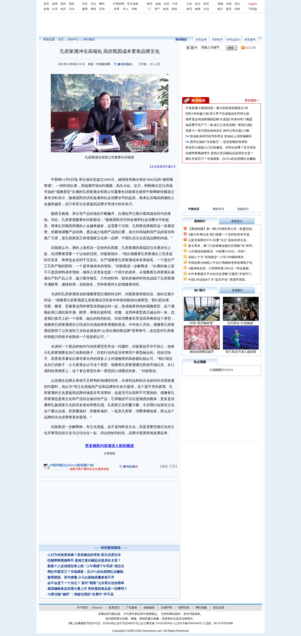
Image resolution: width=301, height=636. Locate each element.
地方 (63, 9)
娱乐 (198, 3)
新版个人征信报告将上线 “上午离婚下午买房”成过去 (86, 566)
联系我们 (114, 607)
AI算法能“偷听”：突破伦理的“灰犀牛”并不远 (81, 594)
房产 (157, 9)
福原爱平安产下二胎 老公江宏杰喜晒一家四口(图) (219, 125)
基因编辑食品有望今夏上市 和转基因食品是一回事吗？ (87, 588)
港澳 (46, 9)
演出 (237, 3)
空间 (102, 9)
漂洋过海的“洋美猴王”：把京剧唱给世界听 (219, 142)
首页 (46, 3)
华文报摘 (132, 3)
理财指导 (217, 39)
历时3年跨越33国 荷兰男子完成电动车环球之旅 (217, 113)
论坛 (93, 3)
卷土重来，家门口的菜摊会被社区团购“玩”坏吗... (221, 245)
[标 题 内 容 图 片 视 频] (192, 47)
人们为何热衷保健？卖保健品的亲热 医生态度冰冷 (84, 555)
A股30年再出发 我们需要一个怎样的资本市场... (219, 234)
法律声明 (166, 607)
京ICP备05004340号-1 (190, 623)
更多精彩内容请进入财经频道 (109, 446)
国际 (72, 3)
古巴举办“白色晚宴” (240, 323)
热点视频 (200, 362)
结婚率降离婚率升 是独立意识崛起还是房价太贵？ (84, 560)
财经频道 (89, 39)
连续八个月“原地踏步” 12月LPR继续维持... (217, 257)
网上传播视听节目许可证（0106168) (91, 623)
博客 (93, 9)
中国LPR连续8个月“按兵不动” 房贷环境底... (217, 279)
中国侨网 (118, 3)
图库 (229, 9)
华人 (126, 9)
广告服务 (131, 607)
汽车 (175, 3)
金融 (158, 3)
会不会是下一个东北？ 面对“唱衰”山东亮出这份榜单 (86, 583)
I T (149, 9)
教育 (189, 9)
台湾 (55, 9)
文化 (189, 3)
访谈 (229, 3)
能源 (166, 9)
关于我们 (82, 607)
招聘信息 (184, 607)
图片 (220, 9)
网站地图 (201, 607)
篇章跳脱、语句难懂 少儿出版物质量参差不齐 (81, 577)
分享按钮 (109, 453)
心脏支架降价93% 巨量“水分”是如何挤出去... (218, 240)
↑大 (151, 64)
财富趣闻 (250, 39)
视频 (220, 3)
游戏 (174, 9)
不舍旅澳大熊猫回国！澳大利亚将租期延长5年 (217, 108)
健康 (198, 9)
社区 (85, 3)
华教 (134, 9)
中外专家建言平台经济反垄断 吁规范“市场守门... (220, 274)
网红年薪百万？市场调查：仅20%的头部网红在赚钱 (85, 571)
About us (97, 607)
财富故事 (201, 39)
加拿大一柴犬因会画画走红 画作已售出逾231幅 (217, 130)
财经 (149, 3)
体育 (206, 3)
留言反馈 (218, 607)
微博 (85, 9)
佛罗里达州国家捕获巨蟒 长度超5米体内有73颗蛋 (219, 119)
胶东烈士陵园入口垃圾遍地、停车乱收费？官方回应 (221, 147)
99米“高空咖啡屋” (202, 323)
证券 (166, 3)
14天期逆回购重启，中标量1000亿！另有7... (218, 251)
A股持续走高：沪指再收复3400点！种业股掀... (219, 268)
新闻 (55, 3)
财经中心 (73, 39)
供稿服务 (149, 607)
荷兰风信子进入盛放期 (241, 351)
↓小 (156, 64)
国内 (63, 3)
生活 (206, 9)
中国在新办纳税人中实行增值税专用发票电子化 (220, 262)
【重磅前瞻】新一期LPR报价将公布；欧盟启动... (221, 229)
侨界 (116, 9)
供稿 (237, 9)
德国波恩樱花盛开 (202, 351)
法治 (72, 9)
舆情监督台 (234, 39)
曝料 (102, 3)
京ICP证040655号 (127, 623)
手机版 (253, 9)
